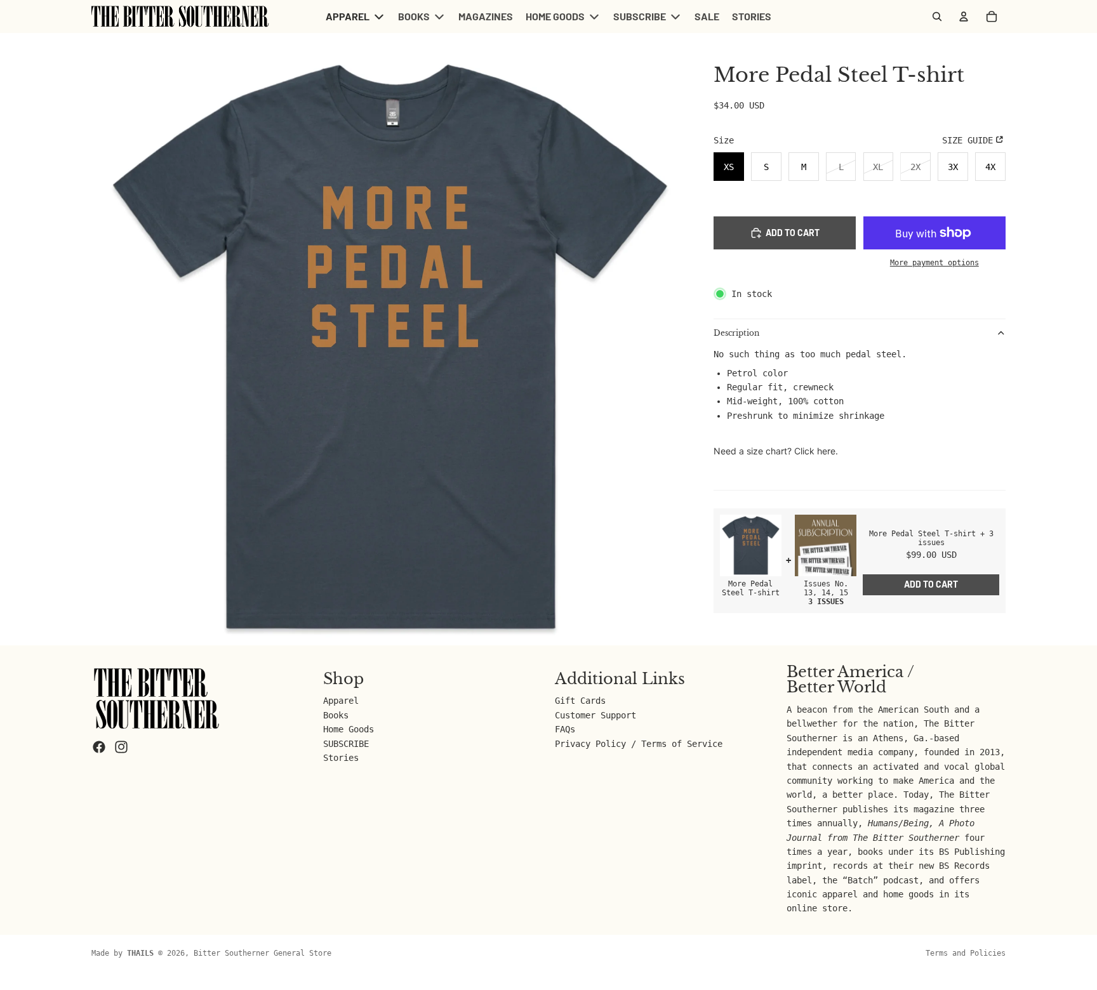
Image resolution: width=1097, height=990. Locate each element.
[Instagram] (121, 747)
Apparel (341, 701)
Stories (341, 758)
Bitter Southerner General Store (262, 953)
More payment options (934, 262)
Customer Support (595, 715)
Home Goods (348, 729)
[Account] (964, 16)
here (826, 451)
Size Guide (967, 140)
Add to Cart (931, 584)
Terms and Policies (966, 953)
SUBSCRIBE (346, 744)
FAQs (565, 729)
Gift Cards (580, 701)
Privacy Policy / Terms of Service (638, 744)
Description (736, 333)
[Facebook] (99, 747)
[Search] (937, 16)
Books (336, 715)
